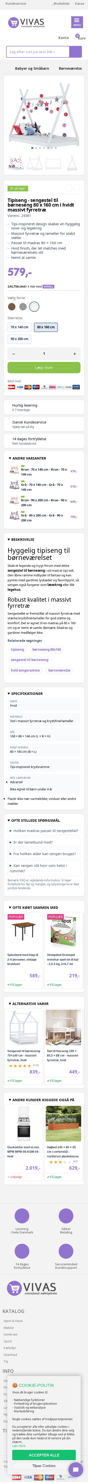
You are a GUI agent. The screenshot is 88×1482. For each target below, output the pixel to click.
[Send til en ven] (68, 187)
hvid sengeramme (25, 670)
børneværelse (59, 670)
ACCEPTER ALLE (44, 1455)
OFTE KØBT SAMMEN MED (35, 907)
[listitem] (12, 307)
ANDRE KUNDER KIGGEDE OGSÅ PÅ (43, 1099)
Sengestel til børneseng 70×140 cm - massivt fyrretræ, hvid (23, 1055)
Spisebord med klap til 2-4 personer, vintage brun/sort (22, 959)
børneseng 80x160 (47, 649)
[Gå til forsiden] (8, 68)
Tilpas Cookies (44, 1466)
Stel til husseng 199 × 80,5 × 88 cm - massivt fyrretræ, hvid (62, 1055)
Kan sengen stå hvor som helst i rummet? (38, 868)
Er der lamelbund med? (33, 842)
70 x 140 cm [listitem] (19, 327)
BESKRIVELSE (22, 539)
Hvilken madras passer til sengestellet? (45, 830)
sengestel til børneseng (29, 660)
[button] (32, 148)
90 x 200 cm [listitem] (19, 339)
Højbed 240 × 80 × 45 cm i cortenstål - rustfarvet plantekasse (63, 1152)
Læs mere (19, 1446)
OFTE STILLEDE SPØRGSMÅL (35, 820)
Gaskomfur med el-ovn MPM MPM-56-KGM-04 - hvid (23, 1152)
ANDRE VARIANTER (29, 458)
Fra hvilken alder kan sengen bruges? (44, 853)
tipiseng (17, 649)
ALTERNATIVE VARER (30, 1003)
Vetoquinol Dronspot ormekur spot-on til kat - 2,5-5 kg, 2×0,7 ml (62, 959)
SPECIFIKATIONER (27, 693)
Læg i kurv (44, 367)
